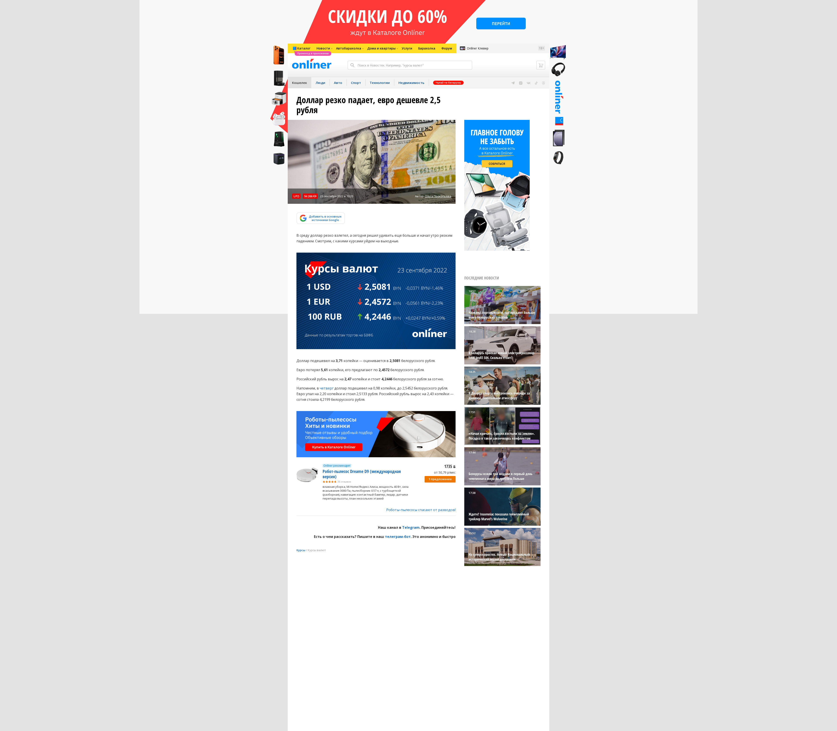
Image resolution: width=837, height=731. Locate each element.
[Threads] (543, 82)
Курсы (300, 550)
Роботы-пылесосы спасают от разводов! (421, 509)
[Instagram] (521, 82)
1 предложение (440, 479)
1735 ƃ (450, 466)
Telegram (411, 527)
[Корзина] (540, 65)
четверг (326, 388)
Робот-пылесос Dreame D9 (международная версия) (362, 473)
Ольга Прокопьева (438, 196)
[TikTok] (536, 82)
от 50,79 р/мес (445, 472)
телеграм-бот (398, 536)
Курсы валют (317, 550)
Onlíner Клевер (477, 48)
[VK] (528, 82)
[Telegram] (513, 82)
